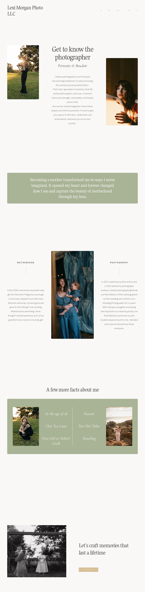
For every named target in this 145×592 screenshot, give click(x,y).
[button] (119, 10)
